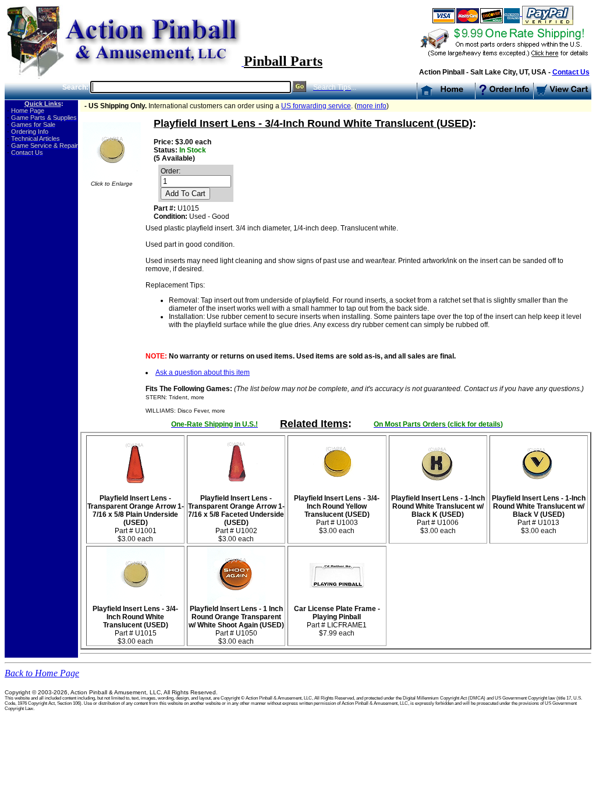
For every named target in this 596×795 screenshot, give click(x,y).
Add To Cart (185, 193)
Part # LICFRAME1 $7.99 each (337, 621)
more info (371, 106)
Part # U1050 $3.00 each (236, 625)
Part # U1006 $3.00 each (438, 514)
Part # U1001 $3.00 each (135, 518)
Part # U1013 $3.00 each (539, 514)
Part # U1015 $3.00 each (135, 625)
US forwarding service (316, 106)
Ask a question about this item (202, 372)
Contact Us (571, 72)
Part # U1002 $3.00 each (236, 518)
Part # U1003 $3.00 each (336, 514)
